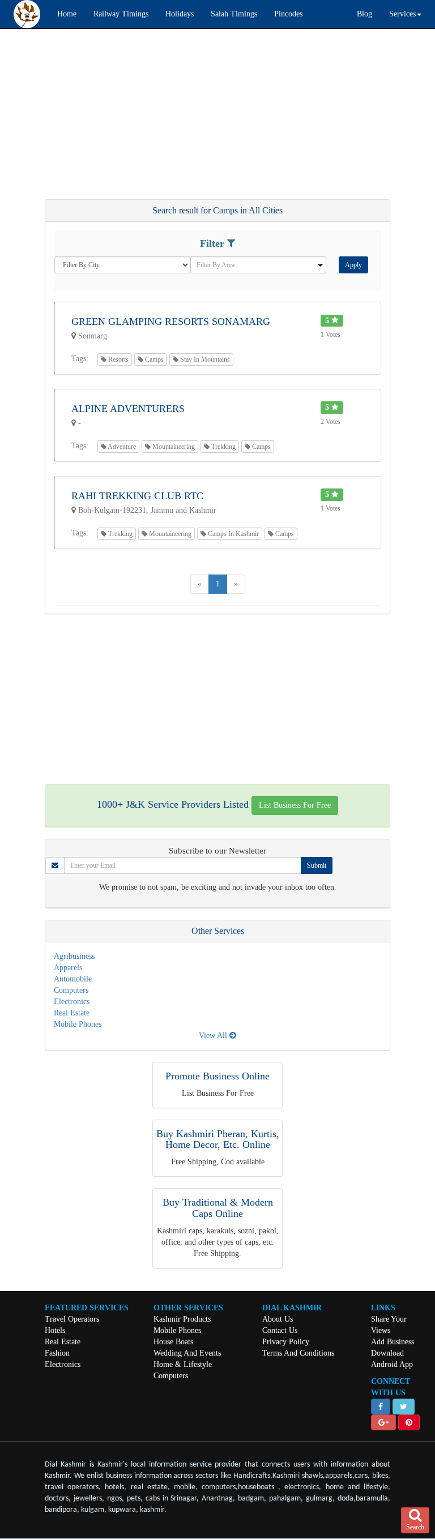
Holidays (179, 14)
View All (214, 1035)
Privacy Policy (285, 1341)
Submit (316, 865)
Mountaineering (173, 447)
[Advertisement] (217, 119)
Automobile (73, 979)
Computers (71, 990)
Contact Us (279, 1330)
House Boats (173, 1341)
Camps (153, 359)
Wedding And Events (187, 1353)
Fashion (57, 1353)
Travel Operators (72, 1319)
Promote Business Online (217, 1076)
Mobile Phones (77, 1024)
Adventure (121, 447)
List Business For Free (295, 805)
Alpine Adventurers (128, 408)
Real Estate (71, 1013)
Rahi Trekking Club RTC (137, 495)
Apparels (68, 967)
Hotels (55, 1330)
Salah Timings (234, 14)
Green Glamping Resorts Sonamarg (170, 321)
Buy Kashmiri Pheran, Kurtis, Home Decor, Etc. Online (217, 1139)
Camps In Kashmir (232, 534)
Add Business (392, 1341)
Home (66, 14)
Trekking (223, 447)
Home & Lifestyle (182, 1364)
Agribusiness (74, 956)
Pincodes (288, 14)
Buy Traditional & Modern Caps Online (218, 1208)
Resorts (117, 359)
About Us (277, 1319)
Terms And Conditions (298, 1353)
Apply (353, 265)
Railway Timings (120, 14)
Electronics (71, 1001)
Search (415, 1527)
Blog (364, 14)
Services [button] (402, 14)
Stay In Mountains (204, 359)
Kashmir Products (182, 1319)
